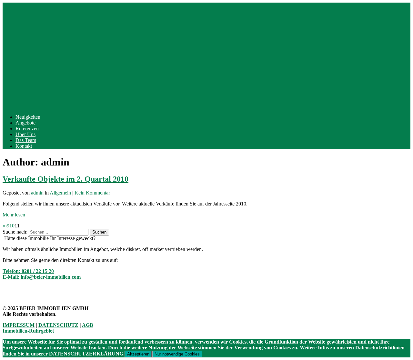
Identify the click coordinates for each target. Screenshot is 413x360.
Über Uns (25, 134)
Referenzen (27, 128)
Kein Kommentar (92, 192)
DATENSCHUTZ (58, 325)
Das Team (25, 140)
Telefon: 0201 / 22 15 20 (28, 271)
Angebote (25, 122)
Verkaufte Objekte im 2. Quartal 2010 (65, 179)
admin (37, 192)
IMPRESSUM (19, 325)
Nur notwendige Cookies (177, 354)
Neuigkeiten (27, 117)
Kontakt (23, 146)
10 (12, 225)
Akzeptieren (138, 354)
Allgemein (60, 192)
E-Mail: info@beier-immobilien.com (42, 277)
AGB (87, 325)
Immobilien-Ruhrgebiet (28, 331)
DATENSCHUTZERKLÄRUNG (86, 353)
